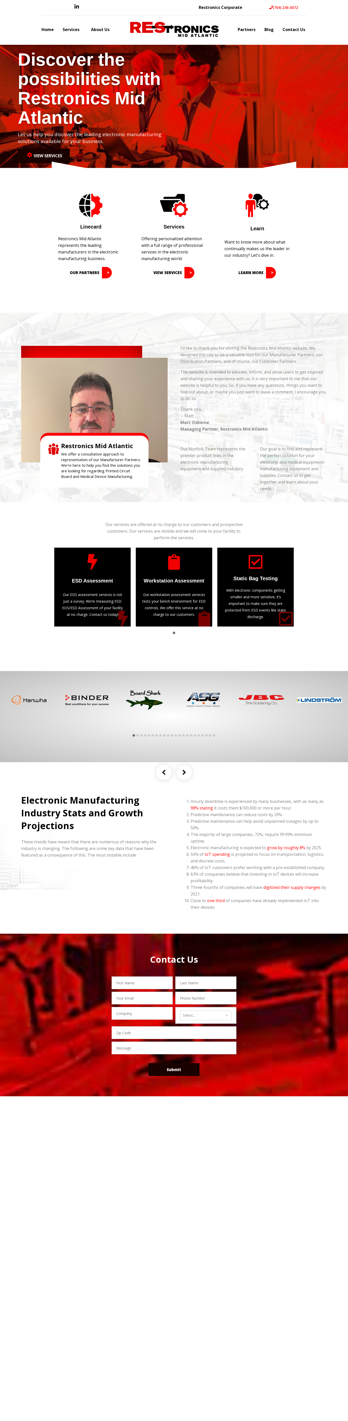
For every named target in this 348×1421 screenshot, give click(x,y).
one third (216, 900)
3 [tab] (141, 735)
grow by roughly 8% (286, 847)
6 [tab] (153, 735)
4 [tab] (145, 735)
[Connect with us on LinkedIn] (76, 7)
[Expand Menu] (82, 30)
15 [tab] (187, 735)
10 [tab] (168, 735)
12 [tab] (176, 735)
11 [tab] (172, 735)
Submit (174, 1069)
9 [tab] (164, 735)
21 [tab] (210, 735)
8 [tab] (160, 735)
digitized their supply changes (291, 887)
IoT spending (217, 854)
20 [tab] (206, 735)
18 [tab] (198, 735)
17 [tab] (195, 735)
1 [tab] (174, 633)
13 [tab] (179, 735)
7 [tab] (156, 735)
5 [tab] (149, 735)
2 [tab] (137, 735)
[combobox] (183, 1015)
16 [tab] (191, 735)
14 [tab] (183, 735)
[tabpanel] (92, 587)
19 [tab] (202, 735)
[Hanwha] (29, 700)
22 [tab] (214, 735)
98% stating (202, 808)
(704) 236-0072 (285, 7)
